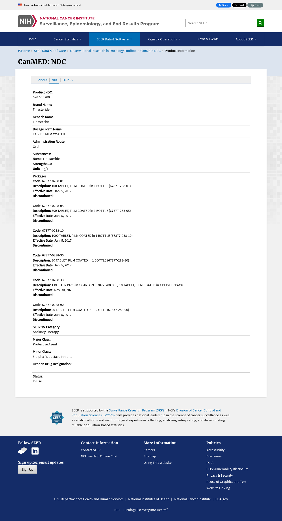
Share (225, 5)
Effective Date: (43, 191)
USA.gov (221, 499)
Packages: (40, 176)
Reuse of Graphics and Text (226, 481)
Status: (38, 376)
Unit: (36, 168)
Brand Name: (42, 104)
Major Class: (42, 339)
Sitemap (150, 456)
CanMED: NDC (150, 50)
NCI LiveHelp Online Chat (99, 456)
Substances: (42, 154)
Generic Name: (43, 117)
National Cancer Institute (192, 499)
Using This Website (158, 462)
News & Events (208, 39)
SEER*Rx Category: (46, 327)
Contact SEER (90, 450)
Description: (42, 186)
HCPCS (68, 80)
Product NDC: (43, 92)
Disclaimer (214, 456)
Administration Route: (49, 141)
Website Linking (218, 488)
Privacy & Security (219, 475)
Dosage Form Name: (48, 129)
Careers (149, 450)
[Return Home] (88, 21)
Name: (37, 158)
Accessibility (215, 450)
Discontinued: (43, 195)
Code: (37, 181)
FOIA (209, 462)
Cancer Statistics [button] (66, 39)
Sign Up (27, 469)
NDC (55, 80)
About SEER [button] (245, 39)
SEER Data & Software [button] (113, 39)
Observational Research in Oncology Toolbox (103, 50)
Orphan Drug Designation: (52, 364)
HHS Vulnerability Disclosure (227, 469)
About (42, 80)
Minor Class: (42, 351)
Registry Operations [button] (163, 39)
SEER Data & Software (50, 50)
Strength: (40, 163)
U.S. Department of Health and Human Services (89, 499)
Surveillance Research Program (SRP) (136, 410)
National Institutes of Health (148, 499)
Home (32, 39)
